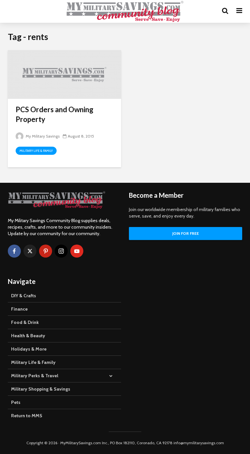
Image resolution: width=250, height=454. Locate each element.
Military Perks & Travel (34, 376)
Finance (19, 309)
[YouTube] (76, 251)
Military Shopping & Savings (40, 389)
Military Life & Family (36, 151)
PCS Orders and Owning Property (54, 114)
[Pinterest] (45, 251)
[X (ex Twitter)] (29, 251)
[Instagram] (61, 251)
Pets (16, 402)
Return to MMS (26, 416)
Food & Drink (25, 322)
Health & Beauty (28, 336)
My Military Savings (42, 136)
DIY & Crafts (23, 296)
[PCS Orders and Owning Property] (64, 74)
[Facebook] (14, 251)
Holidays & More (29, 349)
